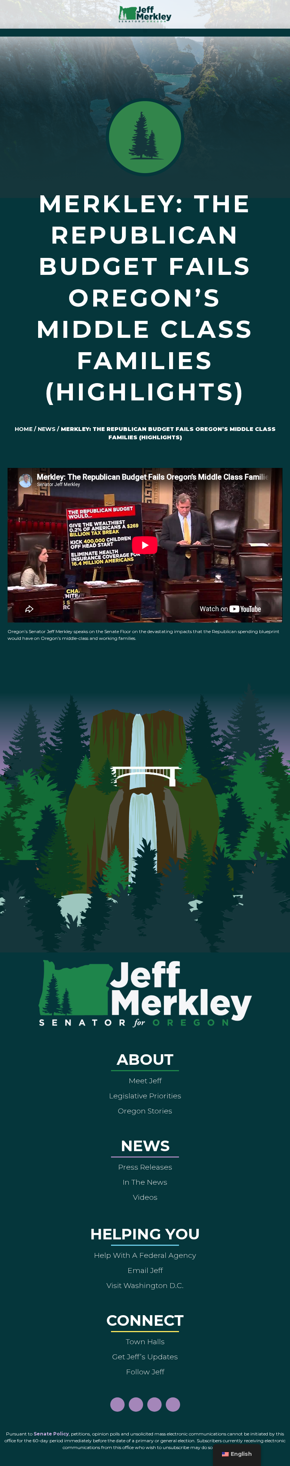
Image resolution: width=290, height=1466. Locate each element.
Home (23, 429)
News (47, 429)
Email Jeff (145, 1270)
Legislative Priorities (145, 1096)
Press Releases (145, 1167)
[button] (145, 31)
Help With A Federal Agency (145, 1255)
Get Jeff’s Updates (145, 1356)
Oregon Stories (145, 1111)
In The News (145, 1182)
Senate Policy (51, 1434)
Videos (145, 1197)
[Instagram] (136, 1404)
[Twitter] (173, 1404)
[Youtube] (154, 1404)
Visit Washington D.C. (145, 1285)
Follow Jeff (145, 1372)
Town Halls (145, 1341)
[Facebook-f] (117, 1404)
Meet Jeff (145, 1080)
